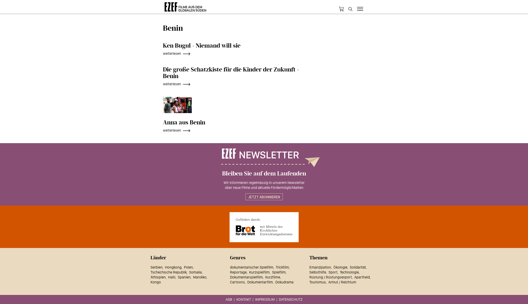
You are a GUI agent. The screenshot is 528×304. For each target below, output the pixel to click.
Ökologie (340, 267)
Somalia (195, 272)
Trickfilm (282, 267)
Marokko (199, 277)
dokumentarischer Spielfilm (251, 267)
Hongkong (173, 267)
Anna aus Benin (184, 122)
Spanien (184, 277)
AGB (229, 299)
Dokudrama (284, 282)
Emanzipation (320, 267)
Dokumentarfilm (260, 282)
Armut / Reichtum (342, 282)
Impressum (265, 299)
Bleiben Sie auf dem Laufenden (264, 173)
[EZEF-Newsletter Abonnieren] (264, 157)
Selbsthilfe (317, 272)
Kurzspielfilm (259, 272)
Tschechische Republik (169, 272)
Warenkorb (341, 9)
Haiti (171, 277)
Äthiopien (158, 277)
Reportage (238, 272)
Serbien (157, 267)
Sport (333, 272)
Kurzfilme (272, 277)
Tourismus (317, 282)
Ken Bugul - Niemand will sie (201, 45)
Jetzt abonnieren (264, 197)
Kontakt (243, 299)
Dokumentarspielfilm (246, 277)
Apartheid (362, 277)
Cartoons (237, 282)
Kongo (156, 282)
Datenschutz (291, 299)
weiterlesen (172, 53)
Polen (188, 267)
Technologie (349, 272)
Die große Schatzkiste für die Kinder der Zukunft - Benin (231, 73)
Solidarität (358, 267)
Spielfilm (279, 272)
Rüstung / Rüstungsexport (330, 277)
